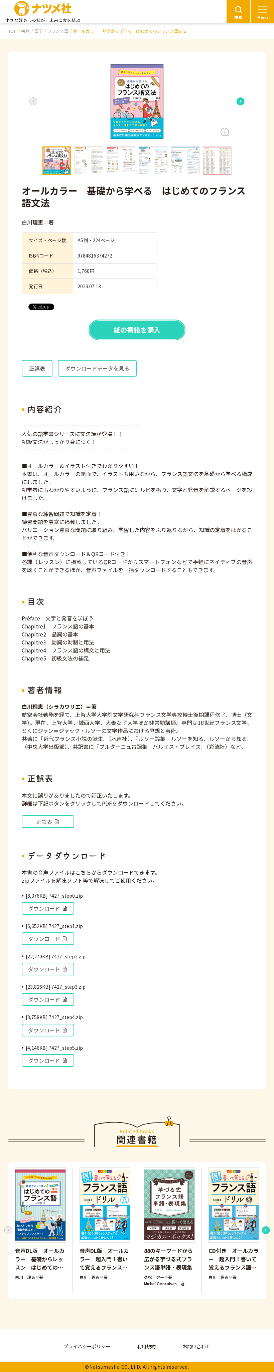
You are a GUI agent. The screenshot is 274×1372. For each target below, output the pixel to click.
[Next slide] (241, 101)
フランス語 (57, 31)
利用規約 (146, 1346)
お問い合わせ (196, 1346)
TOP (12, 31)
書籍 (25, 31)
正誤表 (37, 368)
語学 (38, 31)
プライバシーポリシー (86, 1346)
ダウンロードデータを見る (97, 368)
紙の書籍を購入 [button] (137, 330)
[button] (137, 101)
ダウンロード (44, 908)
